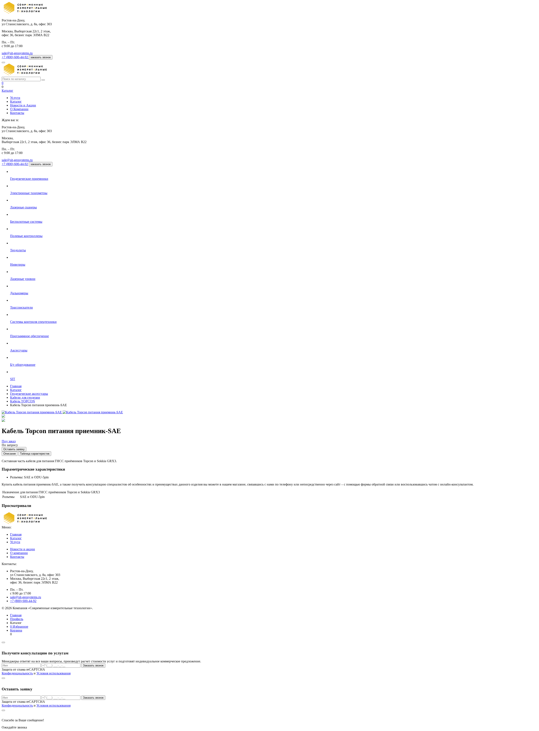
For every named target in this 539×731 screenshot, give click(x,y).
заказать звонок (41, 57)
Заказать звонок (93, 665)
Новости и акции (22, 549)
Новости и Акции (23, 105)
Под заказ (9, 441)
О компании (19, 553)
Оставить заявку (14, 449)
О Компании (19, 109)
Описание (9, 453)
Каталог (7, 90)
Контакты (17, 113)
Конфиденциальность (17, 673)
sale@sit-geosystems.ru (17, 53)
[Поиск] (43, 80)
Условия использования (53, 673)
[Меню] (3, 62)
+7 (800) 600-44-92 (15, 164)
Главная (15, 534)
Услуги (15, 98)
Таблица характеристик (34, 453)
